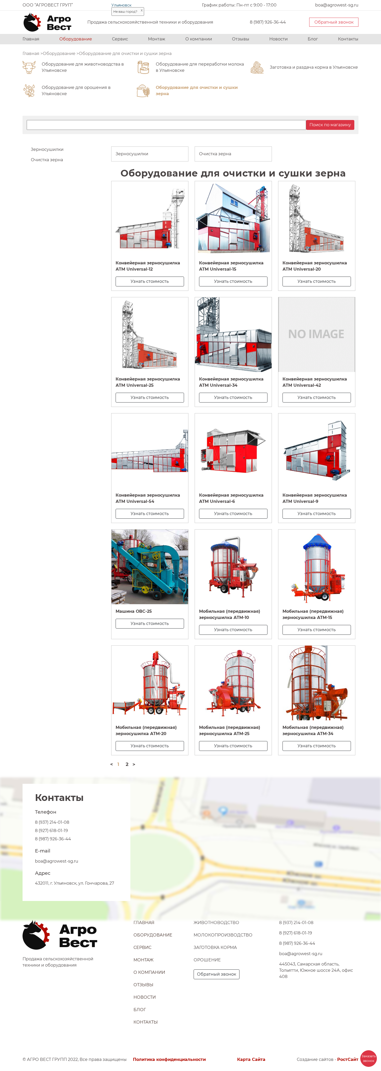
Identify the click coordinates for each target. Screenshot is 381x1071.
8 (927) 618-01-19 (51, 830)
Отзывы (240, 39)
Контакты (348, 39)
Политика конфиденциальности (169, 1059)
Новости (278, 39)
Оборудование (75, 39)
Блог (313, 39)
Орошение (207, 959)
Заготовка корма (215, 947)
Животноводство (216, 922)
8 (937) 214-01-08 (52, 822)
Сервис (120, 39)
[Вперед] (134, 764)
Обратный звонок (334, 22)
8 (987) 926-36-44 (268, 22)
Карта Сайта (251, 1059)
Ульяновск (121, 5)
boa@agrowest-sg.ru (56, 861)
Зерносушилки (47, 149)
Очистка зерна (47, 159)
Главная (31, 39)
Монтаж (156, 39)
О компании (198, 39)
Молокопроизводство (223, 935)
